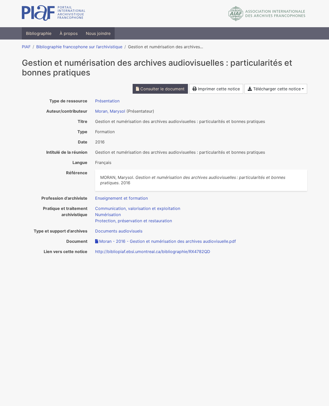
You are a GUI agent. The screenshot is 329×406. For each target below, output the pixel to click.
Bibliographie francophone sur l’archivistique (79, 46)
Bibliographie (38, 33)
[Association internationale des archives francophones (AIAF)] (267, 13)
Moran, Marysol (110, 111)
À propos (69, 33)
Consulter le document (162, 88)
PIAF (26, 46)
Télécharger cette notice (276, 88)
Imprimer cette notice (218, 88)
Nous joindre (98, 33)
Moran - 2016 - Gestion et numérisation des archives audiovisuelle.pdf (167, 241)
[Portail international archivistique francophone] (53, 13)
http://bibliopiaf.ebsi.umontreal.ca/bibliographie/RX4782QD (152, 251)
